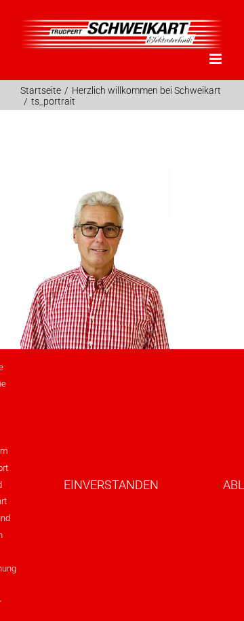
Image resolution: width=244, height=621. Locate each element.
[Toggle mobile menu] (216, 59)
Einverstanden (111, 485)
